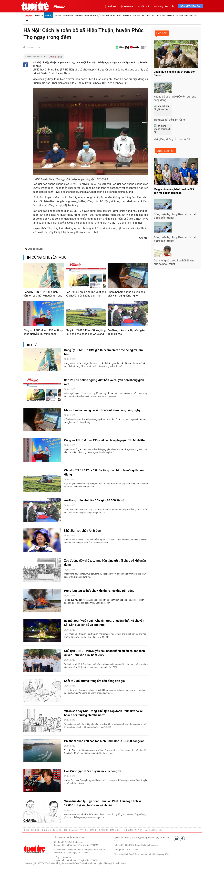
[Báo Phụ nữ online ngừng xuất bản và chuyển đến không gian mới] (86, 275)
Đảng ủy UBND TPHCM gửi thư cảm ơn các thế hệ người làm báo (42, 293)
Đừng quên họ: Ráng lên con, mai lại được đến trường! (175, 216)
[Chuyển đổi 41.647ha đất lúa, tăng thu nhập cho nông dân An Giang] (86, 313)
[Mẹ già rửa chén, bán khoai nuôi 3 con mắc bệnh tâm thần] (176, 171)
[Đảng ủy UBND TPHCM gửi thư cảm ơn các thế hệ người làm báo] (43, 275)
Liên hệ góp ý (158, 854)
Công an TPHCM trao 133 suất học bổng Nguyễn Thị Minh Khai (43, 332)
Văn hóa (127, 15)
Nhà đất (193, 15)
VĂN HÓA (84, 830)
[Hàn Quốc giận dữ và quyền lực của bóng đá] (42, 781)
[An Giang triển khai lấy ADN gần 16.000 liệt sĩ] (128, 313)
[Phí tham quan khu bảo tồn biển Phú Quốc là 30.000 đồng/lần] (42, 750)
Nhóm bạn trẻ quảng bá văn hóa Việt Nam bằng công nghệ (126, 293)
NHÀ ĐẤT (139, 830)
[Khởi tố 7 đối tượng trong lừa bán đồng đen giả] (42, 690)
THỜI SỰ (25, 830)
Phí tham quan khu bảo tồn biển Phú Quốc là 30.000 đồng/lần (104, 741)
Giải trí (136, 15)
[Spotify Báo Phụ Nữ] (119, 47)
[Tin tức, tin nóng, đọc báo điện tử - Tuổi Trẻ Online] (35, 6)
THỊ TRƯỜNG (127, 830)
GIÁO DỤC (103, 830)
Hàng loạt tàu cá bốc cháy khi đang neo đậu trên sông (99, 590)
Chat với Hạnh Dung (111, 15)
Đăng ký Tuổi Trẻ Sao (190, 6)
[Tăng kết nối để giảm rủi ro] (163, 110)
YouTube (128, 6)
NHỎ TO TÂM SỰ (70, 830)
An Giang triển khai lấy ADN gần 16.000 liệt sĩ (126, 332)
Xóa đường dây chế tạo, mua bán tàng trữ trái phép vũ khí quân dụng (105, 562)
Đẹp (143, 15)
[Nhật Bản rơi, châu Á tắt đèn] (42, 540)
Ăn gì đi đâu (182, 15)
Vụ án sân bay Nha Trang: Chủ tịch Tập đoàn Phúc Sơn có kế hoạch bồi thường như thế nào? (103, 713)
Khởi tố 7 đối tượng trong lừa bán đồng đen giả (94, 681)
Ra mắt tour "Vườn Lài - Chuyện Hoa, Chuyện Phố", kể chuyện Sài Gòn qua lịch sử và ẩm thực (104, 622)
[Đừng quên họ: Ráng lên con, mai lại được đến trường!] (163, 204)
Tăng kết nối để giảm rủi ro (169, 119)
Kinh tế (170, 15)
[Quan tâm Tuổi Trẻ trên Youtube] (177, 838)
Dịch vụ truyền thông (123, 854)
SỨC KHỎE (115, 830)
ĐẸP (161, 830)
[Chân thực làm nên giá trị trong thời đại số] (176, 54)
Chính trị (38, 15)
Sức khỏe (161, 15)
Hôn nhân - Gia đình (73, 15)
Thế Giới (57, 15)
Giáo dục (150, 15)
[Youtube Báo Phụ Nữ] (134, 47)
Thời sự (48, 15)
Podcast (112, 6)
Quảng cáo (162, 6)
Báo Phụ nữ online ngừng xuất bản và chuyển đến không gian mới (86, 293)
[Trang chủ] (28, 15)
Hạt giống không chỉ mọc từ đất (172, 139)
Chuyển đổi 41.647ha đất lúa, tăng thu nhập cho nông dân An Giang (86, 332)
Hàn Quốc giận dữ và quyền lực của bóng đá (92, 771)
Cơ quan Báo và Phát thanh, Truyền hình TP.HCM (75, 860)
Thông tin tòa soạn (62, 857)
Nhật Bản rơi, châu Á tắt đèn (82, 530)
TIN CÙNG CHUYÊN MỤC (46, 257)
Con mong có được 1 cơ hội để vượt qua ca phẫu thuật (174, 262)
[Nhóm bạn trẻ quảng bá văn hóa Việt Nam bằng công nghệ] (128, 275)
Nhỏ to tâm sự (91, 15)
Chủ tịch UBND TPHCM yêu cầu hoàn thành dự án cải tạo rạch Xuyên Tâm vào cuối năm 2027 (104, 653)
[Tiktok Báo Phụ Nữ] (127, 47)
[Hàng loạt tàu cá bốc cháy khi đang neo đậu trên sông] (42, 600)
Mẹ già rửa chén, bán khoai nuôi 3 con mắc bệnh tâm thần (174, 191)
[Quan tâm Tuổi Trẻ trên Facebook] (182, 838)
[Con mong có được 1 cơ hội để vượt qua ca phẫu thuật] (163, 251)
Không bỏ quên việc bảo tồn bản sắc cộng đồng (175, 98)
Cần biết (145, 6)
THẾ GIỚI (35, 830)
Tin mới (31, 344)
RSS (167, 854)
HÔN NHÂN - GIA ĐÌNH (51, 830)
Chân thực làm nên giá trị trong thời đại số (174, 73)
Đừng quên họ (165, 150)
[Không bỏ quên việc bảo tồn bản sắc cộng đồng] (163, 87)
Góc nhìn (162, 33)
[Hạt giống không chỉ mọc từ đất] (163, 130)
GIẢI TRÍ (93, 830)
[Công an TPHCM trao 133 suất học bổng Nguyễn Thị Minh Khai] (43, 313)
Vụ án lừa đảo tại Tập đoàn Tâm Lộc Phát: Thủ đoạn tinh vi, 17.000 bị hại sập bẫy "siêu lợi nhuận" (103, 803)
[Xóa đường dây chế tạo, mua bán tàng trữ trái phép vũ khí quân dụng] (42, 570)
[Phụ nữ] (58, 6)
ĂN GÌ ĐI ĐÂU (151, 830)
